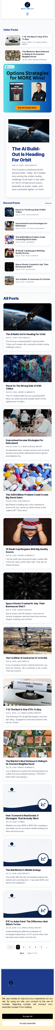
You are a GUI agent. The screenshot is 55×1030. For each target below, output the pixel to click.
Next (22, 953)
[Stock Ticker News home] (27, 6)
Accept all (27, 1016)
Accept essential (27, 1023)
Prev (11, 947)
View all (48, 203)
